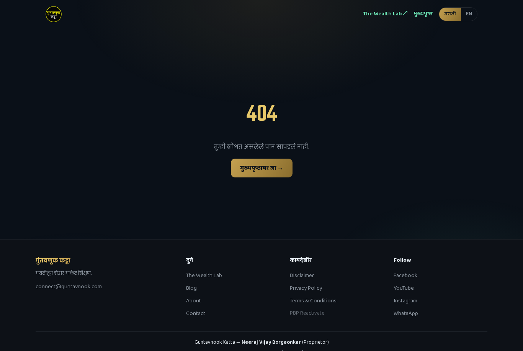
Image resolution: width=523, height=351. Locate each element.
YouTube (404, 288)
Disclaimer (302, 275)
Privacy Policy (306, 288)
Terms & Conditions (313, 300)
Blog (191, 288)
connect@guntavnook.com (69, 286)
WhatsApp (406, 313)
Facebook (405, 275)
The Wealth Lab (204, 275)
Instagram (405, 300)
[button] (458, 14)
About (193, 300)
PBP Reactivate (307, 313)
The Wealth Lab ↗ (385, 13)
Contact (195, 313)
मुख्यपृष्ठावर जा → (261, 168)
